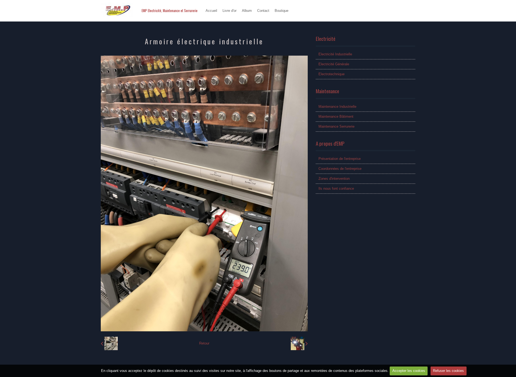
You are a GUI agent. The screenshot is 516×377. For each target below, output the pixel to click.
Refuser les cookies (448, 371)
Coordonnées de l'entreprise (339, 169)
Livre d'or (229, 11)
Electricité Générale (333, 64)
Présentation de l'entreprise (339, 159)
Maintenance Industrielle (337, 107)
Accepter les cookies (408, 371)
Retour (204, 343)
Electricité (325, 38)
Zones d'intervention (334, 179)
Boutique (281, 11)
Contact (263, 11)
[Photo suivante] (299, 343)
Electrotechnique (331, 74)
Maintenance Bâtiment (335, 116)
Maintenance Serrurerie (336, 126)
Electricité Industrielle (335, 54)
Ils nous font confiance (336, 188)
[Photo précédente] (109, 343)
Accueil (211, 11)
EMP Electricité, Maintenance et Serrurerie (170, 10)
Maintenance (327, 91)
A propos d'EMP (330, 143)
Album (247, 11)
